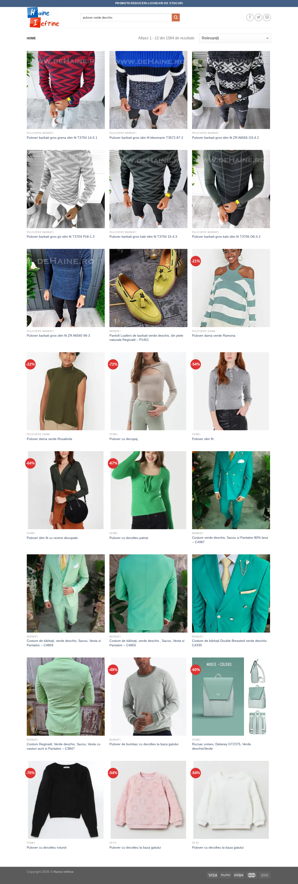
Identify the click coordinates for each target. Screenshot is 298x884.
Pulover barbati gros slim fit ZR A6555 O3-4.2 (225, 137)
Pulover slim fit (202, 439)
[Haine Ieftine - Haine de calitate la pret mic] (50, 17)
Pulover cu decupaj (123, 439)
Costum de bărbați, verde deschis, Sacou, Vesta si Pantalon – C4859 (64, 643)
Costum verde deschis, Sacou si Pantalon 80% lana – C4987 (230, 540)
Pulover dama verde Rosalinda (49, 439)
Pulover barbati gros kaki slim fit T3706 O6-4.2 (226, 236)
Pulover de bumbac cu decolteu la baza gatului (143, 744)
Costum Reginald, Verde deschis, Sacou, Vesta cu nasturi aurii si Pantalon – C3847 (63, 746)
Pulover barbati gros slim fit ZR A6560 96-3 (58, 335)
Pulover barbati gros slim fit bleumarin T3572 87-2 (146, 137)
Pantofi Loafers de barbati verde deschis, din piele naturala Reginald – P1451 (146, 338)
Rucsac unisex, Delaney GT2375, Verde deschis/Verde (221, 746)
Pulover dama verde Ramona (213, 335)
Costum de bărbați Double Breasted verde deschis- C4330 (230, 643)
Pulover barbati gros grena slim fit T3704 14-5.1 (62, 137)
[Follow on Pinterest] (267, 17)
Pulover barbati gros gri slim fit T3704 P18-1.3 (61, 236)
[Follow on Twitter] (258, 17)
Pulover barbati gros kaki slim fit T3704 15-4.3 (143, 236)
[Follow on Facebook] (250, 17)
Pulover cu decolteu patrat (128, 538)
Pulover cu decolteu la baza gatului (135, 847)
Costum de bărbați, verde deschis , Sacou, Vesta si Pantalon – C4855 (146, 643)
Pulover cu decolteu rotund (46, 847)
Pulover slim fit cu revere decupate (52, 538)
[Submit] (176, 17)
